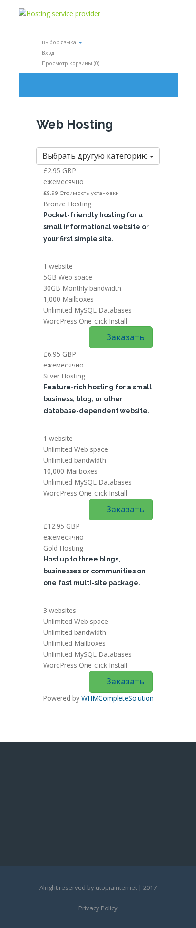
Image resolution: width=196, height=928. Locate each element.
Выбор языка (59, 42)
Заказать (124, 337)
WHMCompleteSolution (117, 698)
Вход (47, 52)
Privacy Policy (98, 908)
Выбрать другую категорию (96, 156)
